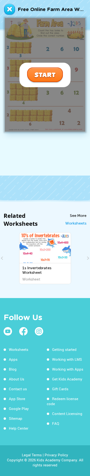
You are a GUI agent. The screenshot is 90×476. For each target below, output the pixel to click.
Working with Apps (67, 369)
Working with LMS (67, 359)
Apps (13, 359)
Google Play (19, 408)
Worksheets (75, 223)
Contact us (18, 388)
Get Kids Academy (67, 379)
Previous (2, 258)
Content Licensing (67, 413)
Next (87, 258)
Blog (13, 369)
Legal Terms (32, 454)
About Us (16, 379)
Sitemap (15, 418)
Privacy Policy (56, 454)
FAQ (55, 423)
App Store (17, 398)
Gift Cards (60, 388)
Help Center (18, 428)
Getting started (64, 349)
